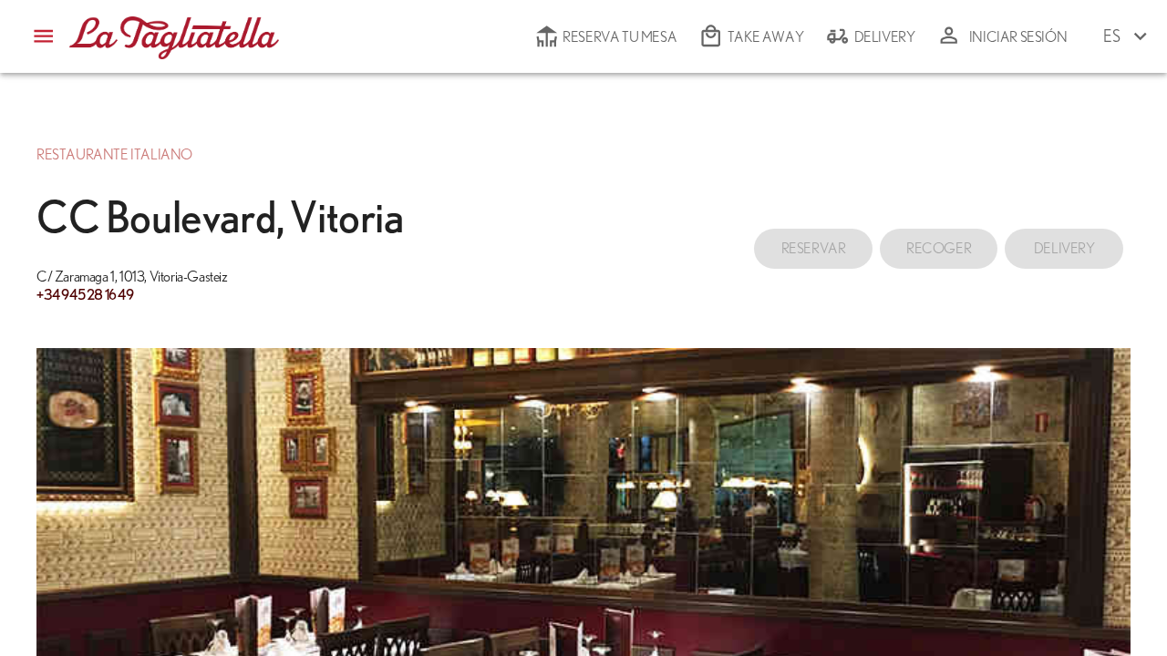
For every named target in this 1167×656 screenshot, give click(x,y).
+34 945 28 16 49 (85, 295)
